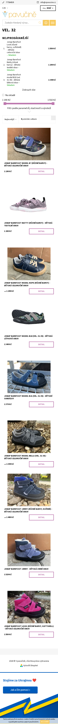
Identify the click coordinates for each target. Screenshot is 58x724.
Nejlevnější (9, 119)
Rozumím (45, 722)
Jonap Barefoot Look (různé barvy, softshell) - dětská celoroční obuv (14, 49)
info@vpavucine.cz (48, 2)
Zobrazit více (28, 89)
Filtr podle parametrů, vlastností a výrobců (29, 108)
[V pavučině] (29, 15)
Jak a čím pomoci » (20, 690)
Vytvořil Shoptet (30, 665)
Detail (41, 171)
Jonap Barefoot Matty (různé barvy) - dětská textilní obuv (14, 65)
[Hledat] (39, 23)
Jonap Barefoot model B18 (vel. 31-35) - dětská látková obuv (14, 80)
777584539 (10, 2)
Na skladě (10, 95)
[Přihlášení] (46, 23)
